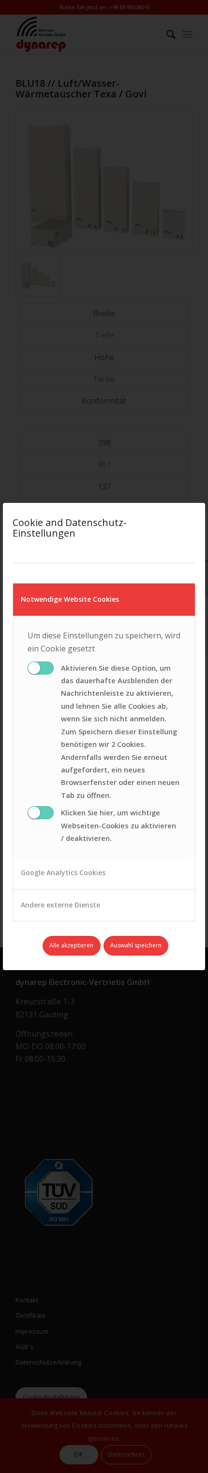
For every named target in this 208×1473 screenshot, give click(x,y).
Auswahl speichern (136, 945)
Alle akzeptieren (71, 945)
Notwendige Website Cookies (70, 599)
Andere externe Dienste (60, 904)
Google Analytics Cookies (63, 872)
